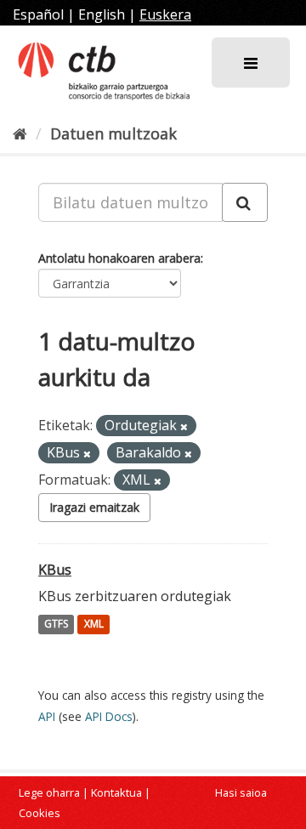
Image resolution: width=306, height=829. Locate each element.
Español (38, 14)
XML (94, 624)
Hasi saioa (241, 792)
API (46, 716)
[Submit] (245, 202)
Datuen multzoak (113, 133)
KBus (54, 569)
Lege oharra (49, 792)
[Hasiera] (20, 133)
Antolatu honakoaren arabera (119, 258)
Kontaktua (116, 792)
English (101, 14)
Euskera (165, 14)
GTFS (56, 624)
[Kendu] (184, 426)
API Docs (109, 716)
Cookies (39, 812)
